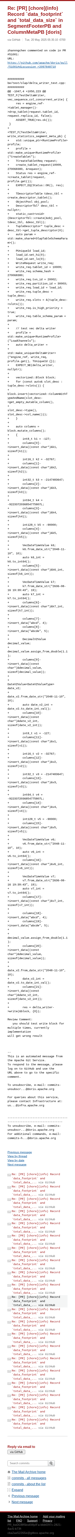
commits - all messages (29, 1478)
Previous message (20, 1152)
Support (32, 1520)
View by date (16, 1160)
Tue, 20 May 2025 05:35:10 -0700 (45, 39)
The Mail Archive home (29, 1472)
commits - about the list (28, 1484)
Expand (17, 1490)
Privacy (47, 1520)
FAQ (19, 1520)
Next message (17, 1164)
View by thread (17, 1156)
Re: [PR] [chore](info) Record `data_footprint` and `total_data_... (36, 1178)
